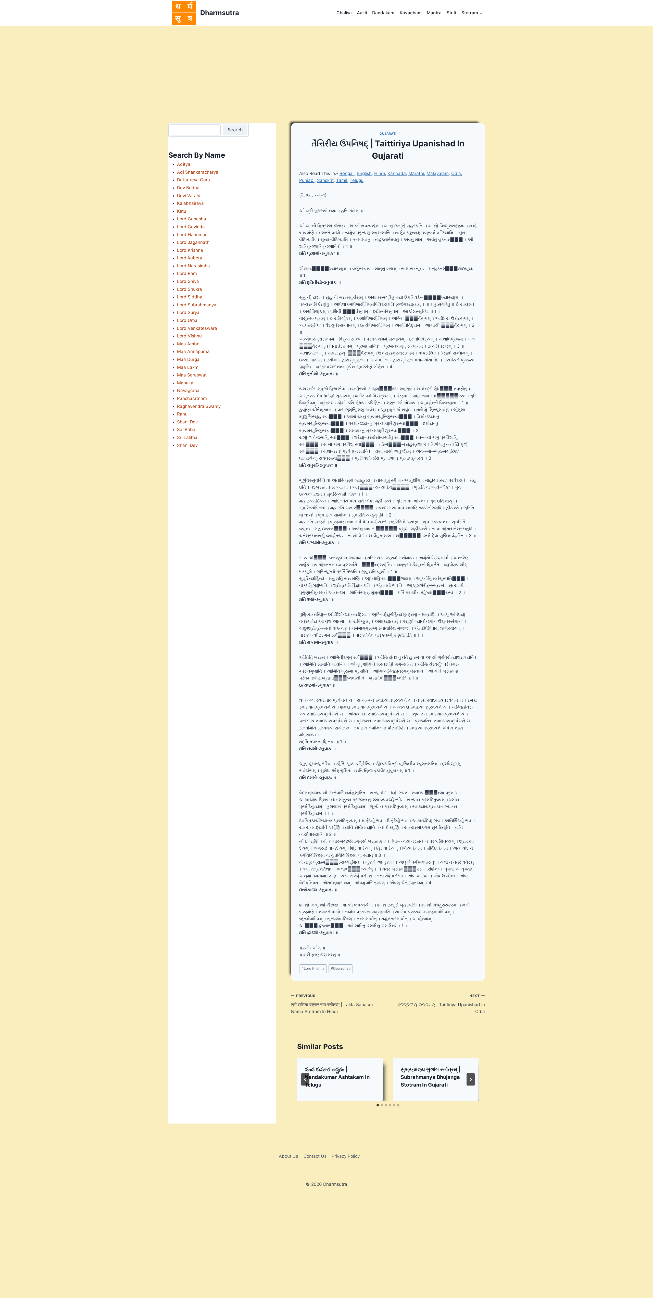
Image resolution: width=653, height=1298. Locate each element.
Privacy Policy (346, 1156)
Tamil (341, 180)
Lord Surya (188, 312)
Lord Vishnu (189, 335)
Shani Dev (187, 421)
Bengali (347, 173)
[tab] (377, 1105)
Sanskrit (325, 180)
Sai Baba (186, 429)
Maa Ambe (188, 343)
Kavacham (411, 12)
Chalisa (344, 12)
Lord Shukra (189, 289)
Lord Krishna (313, 968)
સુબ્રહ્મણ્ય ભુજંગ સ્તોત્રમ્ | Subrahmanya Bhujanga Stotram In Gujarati (430, 1077)
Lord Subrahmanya (196, 304)
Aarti (362, 12)
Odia (456, 173)
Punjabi (307, 180)
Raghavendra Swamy (199, 406)
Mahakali (186, 382)
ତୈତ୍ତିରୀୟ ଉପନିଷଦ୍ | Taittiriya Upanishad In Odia (441, 1004)
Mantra (434, 12)
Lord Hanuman (192, 234)
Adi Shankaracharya (197, 172)
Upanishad (340, 968)
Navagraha (188, 390)
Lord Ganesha (191, 218)
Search (235, 129)
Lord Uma (187, 320)
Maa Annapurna (193, 351)
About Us (288, 1156)
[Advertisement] (326, 64)
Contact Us (315, 1156)
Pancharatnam (192, 398)
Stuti (451, 12)
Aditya (183, 164)
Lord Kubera (189, 257)
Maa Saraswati (192, 374)
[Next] (471, 1079)
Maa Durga (188, 359)
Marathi (416, 173)
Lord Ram (187, 273)
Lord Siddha (189, 296)
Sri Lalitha (187, 437)
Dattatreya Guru (193, 179)
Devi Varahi (188, 195)
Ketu (181, 211)
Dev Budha (188, 187)
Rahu (182, 414)
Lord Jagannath (193, 242)
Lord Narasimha (193, 265)
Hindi (379, 173)
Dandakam (383, 12)
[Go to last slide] (305, 1079)
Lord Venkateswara (197, 328)
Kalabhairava (190, 203)
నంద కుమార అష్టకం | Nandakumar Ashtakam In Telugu (337, 1077)
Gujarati (388, 133)
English (364, 173)
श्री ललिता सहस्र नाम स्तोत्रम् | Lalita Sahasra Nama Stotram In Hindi (332, 1004)
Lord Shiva (188, 281)
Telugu (356, 180)
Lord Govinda (191, 226)
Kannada (396, 173)
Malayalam (437, 173)
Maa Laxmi (188, 367)
